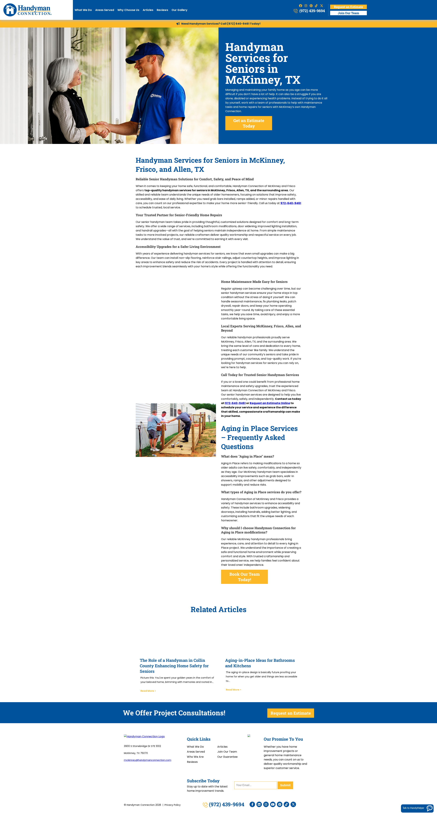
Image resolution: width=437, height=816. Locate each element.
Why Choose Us (128, 10)
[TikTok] (286, 804)
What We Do (83, 10)
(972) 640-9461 (238, 24)
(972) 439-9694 (312, 10)
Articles (148, 10)
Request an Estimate (348, 7)
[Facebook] (252, 804)
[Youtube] (273, 804)
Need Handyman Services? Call (204, 24)
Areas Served (104, 10)
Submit (285, 785)
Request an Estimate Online (270, 403)
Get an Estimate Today (248, 123)
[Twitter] (293, 804)
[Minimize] (423, 757)
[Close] (434, 757)
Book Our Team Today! (244, 576)
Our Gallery (179, 10)
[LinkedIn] (259, 804)
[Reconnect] (418, 757)
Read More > (148, 691)
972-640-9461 (235, 403)
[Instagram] (266, 804)
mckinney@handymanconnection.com (147, 760)
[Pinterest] (279, 804)
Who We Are (195, 757)
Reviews (162, 10)
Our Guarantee (227, 757)
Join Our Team (348, 13)
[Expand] (428, 757)
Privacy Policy (173, 805)
